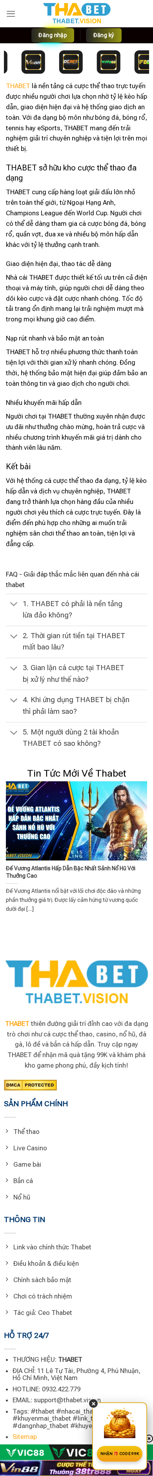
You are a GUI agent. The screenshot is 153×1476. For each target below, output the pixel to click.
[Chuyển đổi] (14, 605)
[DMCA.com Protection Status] (30, 1084)
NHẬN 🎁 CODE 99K (119, 1453)
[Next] (146, 850)
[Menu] (11, 14)
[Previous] (7, 850)
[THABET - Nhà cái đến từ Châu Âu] (76, 13)
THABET (18, 86)
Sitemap (25, 1437)
